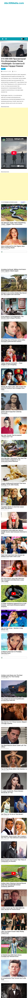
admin (15, 71)
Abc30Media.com (14, 3)
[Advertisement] (14, 23)
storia (3, 68)
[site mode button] (22, 39)
